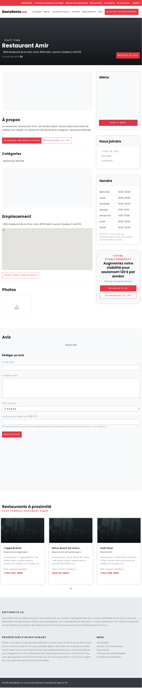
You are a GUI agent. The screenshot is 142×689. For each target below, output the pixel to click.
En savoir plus (118, 288)
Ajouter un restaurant (122, 12)
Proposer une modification (22, 140)
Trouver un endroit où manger (48, 3)
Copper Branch (12, 548)
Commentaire (9, 375)
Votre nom (8, 362)
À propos (37, 11)
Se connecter (123, 3)
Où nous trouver (61, 11)
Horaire (76, 11)
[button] (70, 588)
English (136, 3)
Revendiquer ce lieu (57, 140)
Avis (100, 11)
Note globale (9, 403)
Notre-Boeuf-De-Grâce (66, 548)
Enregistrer (12, 434)
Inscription (109, 3)
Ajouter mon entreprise (77, 3)
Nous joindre (96, 3)
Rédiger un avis (128, 55)
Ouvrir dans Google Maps (20, 275)
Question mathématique (15, 416)
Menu (47, 11)
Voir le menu (118, 122)
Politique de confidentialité (111, 653)
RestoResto (26, 3)
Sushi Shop (106, 548)
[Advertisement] (47, 91)
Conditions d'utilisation (109, 657)
